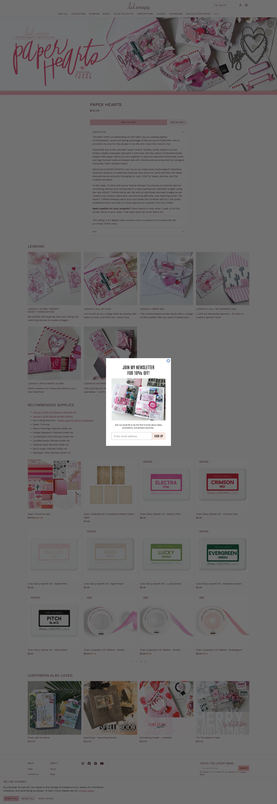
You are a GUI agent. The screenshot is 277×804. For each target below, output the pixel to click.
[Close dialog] (168, 360)
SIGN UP (158, 436)
